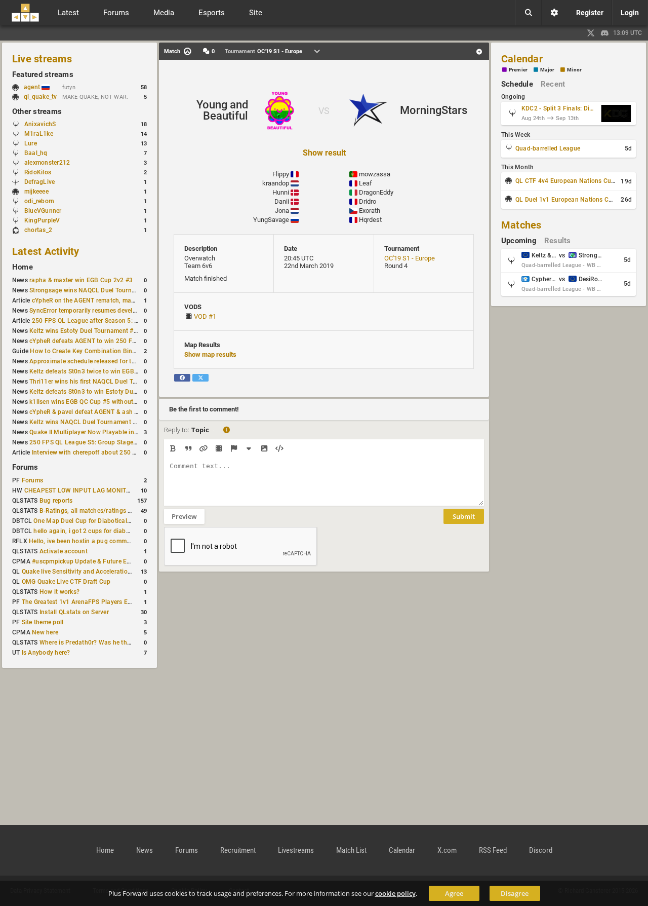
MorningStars (433, 110)
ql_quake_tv (40, 96)
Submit (464, 516)
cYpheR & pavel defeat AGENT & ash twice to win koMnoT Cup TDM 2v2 (131, 412)
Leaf (365, 183)
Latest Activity (45, 251)
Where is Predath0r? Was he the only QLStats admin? (115, 642)
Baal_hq (36, 153)
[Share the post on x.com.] (200, 378)
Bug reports (56, 500)
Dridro (367, 201)
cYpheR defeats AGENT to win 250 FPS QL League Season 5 (114, 341)
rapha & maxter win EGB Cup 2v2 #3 (81, 280)
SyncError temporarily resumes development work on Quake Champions (130, 310)
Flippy (280, 174)
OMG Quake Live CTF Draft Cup (66, 581)
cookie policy (395, 893)
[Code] (279, 448)
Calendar (522, 59)
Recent (553, 84)
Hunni (280, 192)
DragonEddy (376, 192)
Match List (351, 850)
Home (22, 267)
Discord (540, 850)
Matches (521, 225)
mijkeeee (36, 191)
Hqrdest (370, 219)
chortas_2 (38, 230)
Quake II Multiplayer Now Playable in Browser (94, 432)
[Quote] (188, 448)
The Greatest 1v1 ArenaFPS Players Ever (79, 602)
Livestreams (296, 850)
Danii (281, 201)
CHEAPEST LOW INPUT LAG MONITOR (79, 490)
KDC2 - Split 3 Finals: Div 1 (558, 108)
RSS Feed (493, 850)
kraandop (275, 183)
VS (324, 110)
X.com (447, 850)
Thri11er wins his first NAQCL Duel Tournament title (102, 381)
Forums (25, 467)
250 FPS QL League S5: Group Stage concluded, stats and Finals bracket (132, 442)
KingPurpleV (42, 220)
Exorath (369, 210)
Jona (282, 210)
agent (33, 87)
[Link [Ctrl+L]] (203, 448)
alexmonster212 (47, 162)
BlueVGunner (43, 210)
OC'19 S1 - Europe (409, 258)
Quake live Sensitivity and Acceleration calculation (93, 571)
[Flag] (233, 448)
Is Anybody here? (46, 652)
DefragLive (39, 181)
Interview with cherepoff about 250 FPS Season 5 (102, 452)
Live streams (42, 59)
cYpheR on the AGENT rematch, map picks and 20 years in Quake (124, 300)
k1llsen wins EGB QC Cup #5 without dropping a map (104, 401)
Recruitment (238, 850)
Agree (454, 893)
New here (45, 632)
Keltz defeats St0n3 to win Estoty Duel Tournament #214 (109, 391)
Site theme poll (43, 622)
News (144, 850)
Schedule (517, 84)
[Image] (264, 448)
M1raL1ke (38, 133)
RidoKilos (37, 172)
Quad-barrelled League (547, 148)
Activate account (63, 551)
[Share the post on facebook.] (182, 378)
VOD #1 (205, 316)
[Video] (218, 448)
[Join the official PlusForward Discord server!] (605, 33)
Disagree (515, 893)
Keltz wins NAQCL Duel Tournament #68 (86, 422)
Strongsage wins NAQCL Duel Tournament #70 (95, 290)
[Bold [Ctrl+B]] (173, 448)
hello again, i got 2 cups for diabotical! (88, 531)
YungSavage (271, 219)
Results (557, 240)
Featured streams (42, 74)
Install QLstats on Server (74, 612)
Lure (30, 143)
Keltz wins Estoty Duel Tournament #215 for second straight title (120, 330)
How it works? (59, 591)
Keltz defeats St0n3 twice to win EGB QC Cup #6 (97, 371)
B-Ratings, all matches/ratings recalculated (101, 510)
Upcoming (519, 240)
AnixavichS (40, 124)
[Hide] (249, 448)
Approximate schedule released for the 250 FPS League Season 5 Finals (131, 361)
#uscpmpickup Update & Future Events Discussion (103, 561)
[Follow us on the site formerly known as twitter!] (591, 33)
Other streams (37, 111)
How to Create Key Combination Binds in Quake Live (104, 351)
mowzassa (374, 174)
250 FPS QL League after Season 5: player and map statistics (119, 320)
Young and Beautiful (222, 110)
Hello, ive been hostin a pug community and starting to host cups (121, 541)
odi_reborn (39, 201)
